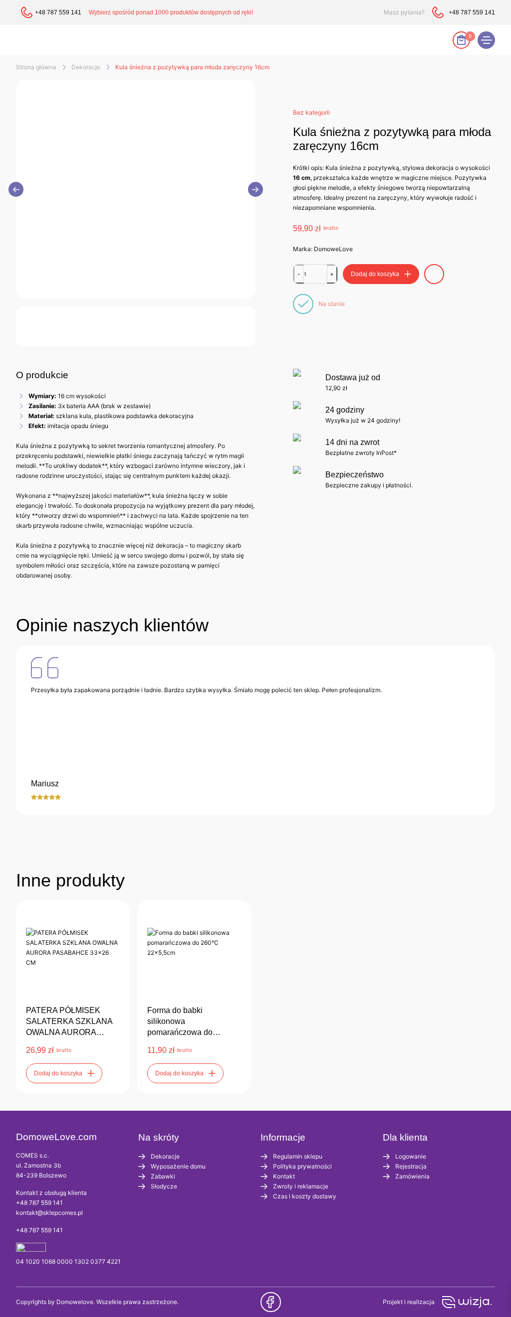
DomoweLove (333, 249)
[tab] (42, 375)
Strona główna (36, 67)
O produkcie (42, 375)
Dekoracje (85, 67)
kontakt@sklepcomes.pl (49, 1212)
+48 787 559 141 (39, 1202)
